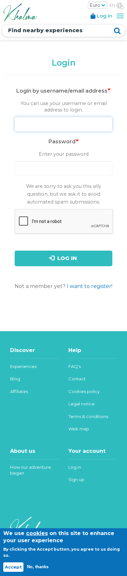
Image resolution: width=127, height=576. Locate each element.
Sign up (76, 479)
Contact (77, 378)
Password (62, 141)
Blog (15, 378)
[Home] (19, 11)
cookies (37, 533)
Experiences (23, 366)
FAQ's (74, 366)
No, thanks (38, 566)
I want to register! (89, 286)
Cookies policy (84, 391)
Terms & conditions (88, 416)
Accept (13, 566)
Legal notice (81, 403)
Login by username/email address (61, 91)
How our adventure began (30, 470)
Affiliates (19, 391)
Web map (78, 428)
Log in (66, 258)
